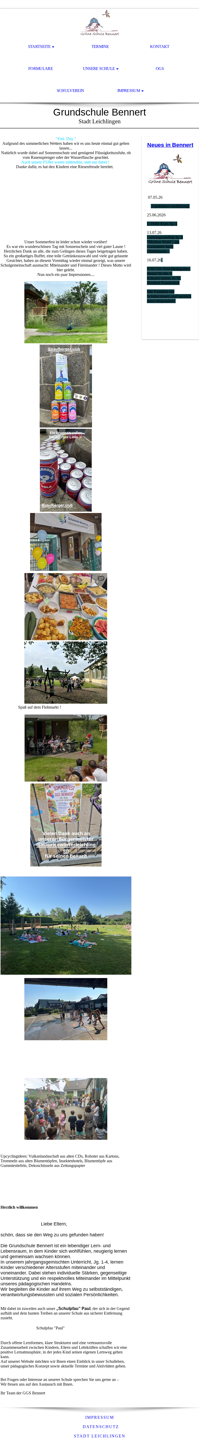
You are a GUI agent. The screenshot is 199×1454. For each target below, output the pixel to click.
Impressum (128, 90)
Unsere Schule (99, 68)
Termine (100, 46)
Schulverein (70, 90)
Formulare (40, 68)
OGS (160, 68)
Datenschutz (101, 1426)
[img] (99, 22)
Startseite (39, 46)
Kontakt (159, 46)
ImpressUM (99, 1417)
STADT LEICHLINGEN (99, 1436)
